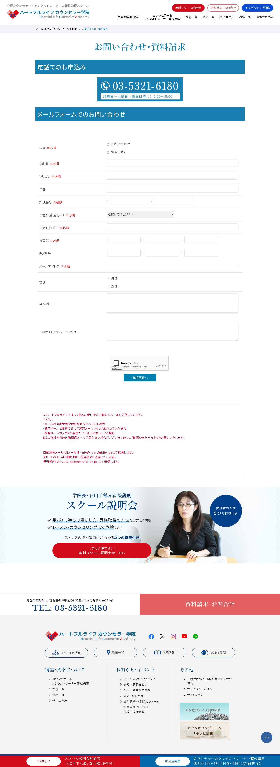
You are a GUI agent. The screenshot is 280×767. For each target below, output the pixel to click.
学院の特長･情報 (128, 17)
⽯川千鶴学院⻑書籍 (136, 690)
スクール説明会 (133, 696)
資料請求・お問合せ (223, 8)
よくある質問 (218, 652)
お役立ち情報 (264, 17)
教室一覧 (245, 17)
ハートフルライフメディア (139, 679)
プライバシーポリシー (201, 689)
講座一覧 (192, 17)
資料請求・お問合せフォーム (141, 701)
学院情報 (169, 652)
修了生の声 (226, 17)
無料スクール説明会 (188, 8)
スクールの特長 (71, 653)
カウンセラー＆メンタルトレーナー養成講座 (162, 17)
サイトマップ (195, 695)
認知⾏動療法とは (135, 684)
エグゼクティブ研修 (257, 8)
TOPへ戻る (266, 737)
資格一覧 (208, 17)
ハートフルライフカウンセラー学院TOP (56, 29)
